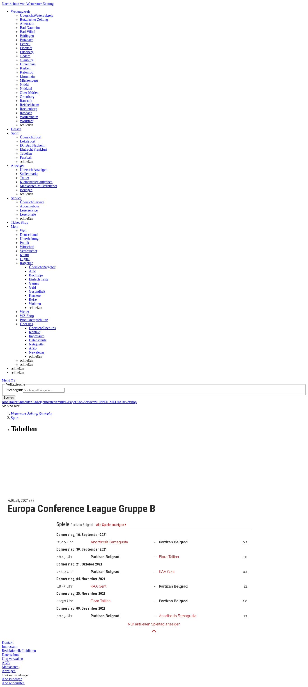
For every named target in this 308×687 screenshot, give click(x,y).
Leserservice (29, 210)
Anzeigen (9, 671)
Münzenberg (29, 80)
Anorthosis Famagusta (109, 542)
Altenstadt (27, 23)
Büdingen (27, 36)
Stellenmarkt (29, 174)
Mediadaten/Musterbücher (38, 186)
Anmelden (24, 402)
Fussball (26, 157)
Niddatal (26, 88)
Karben (25, 68)
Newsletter (36, 352)
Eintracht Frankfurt (33, 149)
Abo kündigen (12, 679)
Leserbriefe (28, 214)
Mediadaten (10, 667)
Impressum (36, 336)
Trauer (24, 178)
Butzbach (26, 40)
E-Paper (70, 402)
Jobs (5, 402)
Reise (33, 299)
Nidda (24, 84)
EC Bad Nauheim (32, 145)
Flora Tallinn (169, 557)
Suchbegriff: (14, 390)
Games (34, 283)
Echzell (25, 44)
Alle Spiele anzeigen (110, 525)
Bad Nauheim (30, 28)
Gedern (25, 56)
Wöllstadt (26, 121)
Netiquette (36, 344)
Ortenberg (27, 97)
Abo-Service (85, 402)
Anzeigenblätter (43, 402)
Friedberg (27, 52)
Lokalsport (27, 141)
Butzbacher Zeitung (34, 19)
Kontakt (34, 332)
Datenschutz (37, 340)
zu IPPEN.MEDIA (107, 402)
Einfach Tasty (38, 279)
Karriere (35, 295)
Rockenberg (28, 109)
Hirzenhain (28, 64)
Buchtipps (36, 275)
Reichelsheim (29, 105)
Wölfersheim (29, 117)
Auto (32, 271)
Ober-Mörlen (29, 92)
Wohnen (35, 304)
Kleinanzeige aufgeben (36, 182)
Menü (6, 380)
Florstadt (26, 48)
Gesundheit (37, 291)
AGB (33, 348)
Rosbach (26, 113)
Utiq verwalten (12, 659)
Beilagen (26, 190)
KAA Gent (167, 572)
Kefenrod (26, 72)
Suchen (9, 397)
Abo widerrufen (13, 683)
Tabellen (26, 153)
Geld (32, 287)
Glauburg (26, 60)
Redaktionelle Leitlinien (19, 651)
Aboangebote (29, 206)
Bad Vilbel (27, 32)
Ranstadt (26, 101)
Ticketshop (129, 402)
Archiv (60, 402)
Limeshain (27, 76)
